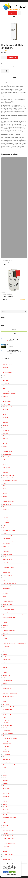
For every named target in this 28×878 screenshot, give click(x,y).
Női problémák (6, 704)
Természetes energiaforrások (15, 345)
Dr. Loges (5, 496)
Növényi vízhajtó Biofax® (8, 706)
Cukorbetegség (6, 467)
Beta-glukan (5, 433)
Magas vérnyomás (7, 659)
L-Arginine (5, 638)
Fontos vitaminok (6, 538)
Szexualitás (5, 825)
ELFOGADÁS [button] (12, 872)
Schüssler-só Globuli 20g (8, 799)
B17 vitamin (5, 420)
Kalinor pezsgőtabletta (8, 601)
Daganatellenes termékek (8, 477)
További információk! (11, 874)
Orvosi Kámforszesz (7, 727)
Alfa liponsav (6, 377)
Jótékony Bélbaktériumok (8, 591)
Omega (4, 717)
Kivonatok (5, 622)
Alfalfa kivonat (6, 380)
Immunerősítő (6, 570)
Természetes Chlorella (8, 841)
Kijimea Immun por (7, 620)
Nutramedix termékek (7, 709)
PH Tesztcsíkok (6, 754)
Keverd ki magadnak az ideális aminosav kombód (13, 614)
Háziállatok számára (7, 559)
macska (4, 656)
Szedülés (5, 820)
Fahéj (4, 525)
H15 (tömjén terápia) (7, 554)
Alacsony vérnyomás (14, 63)
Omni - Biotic (5, 722)
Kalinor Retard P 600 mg (8, 604)
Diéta (4, 485)
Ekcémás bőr (6, 509)
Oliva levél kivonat (7, 714)
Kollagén (5, 627)
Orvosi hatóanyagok (7, 725)
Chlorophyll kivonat (7, 454)
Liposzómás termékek (8, 649)
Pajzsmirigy (5, 741)
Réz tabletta (5, 783)
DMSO (4, 491)
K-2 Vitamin (5, 593)
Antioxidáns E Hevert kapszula (9, 393)
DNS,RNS (5, 493)
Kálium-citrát (6, 606)
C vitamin (5, 446)
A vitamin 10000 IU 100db (8, 362)
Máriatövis (5, 670)
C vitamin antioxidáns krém (9, 448)
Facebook (10, 66)
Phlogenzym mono (7, 762)
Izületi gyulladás (6, 588)
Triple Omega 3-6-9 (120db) (9, 849)
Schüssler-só (6, 796)
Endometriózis (6, 517)
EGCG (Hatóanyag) (7, 504)
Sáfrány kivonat (6, 788)
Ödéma (4, 712)
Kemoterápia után (7, 612)
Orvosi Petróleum (7, 730)
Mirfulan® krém (6, 675)
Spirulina (5, 804)
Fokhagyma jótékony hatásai (14, 339)
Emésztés (5, 514)
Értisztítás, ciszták (7, 520)
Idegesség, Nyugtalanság (8, 562)
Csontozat (5, 464)
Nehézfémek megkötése (8, 696)
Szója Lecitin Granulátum (8, 830)
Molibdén (5, 677)
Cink (4, 459)
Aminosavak (5, 385)
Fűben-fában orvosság (8, 541)
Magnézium (5, 664)
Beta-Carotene (6, 430)
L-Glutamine (5, 641)
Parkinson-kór (6, 751)
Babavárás (5, 425)
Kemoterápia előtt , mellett (8, 609)
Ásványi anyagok (6, 404)
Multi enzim (5, 683)
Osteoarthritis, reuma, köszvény (10, 738)
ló (3, 651)
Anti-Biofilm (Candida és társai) (9, 391)
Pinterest (13, 66)
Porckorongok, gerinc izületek (9, 764)
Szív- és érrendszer (7, 827)
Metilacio (5, 672)
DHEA (4, 483)
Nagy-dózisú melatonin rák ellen (10, 693)
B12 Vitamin (5, 414)
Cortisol (4, 462)
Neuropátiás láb (6, 699)
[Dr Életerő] (14, 6)
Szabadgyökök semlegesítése (9, 817)
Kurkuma (5, 635)
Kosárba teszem (13, 57)
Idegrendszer (6, 564)
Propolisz (5, 767)
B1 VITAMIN (5, 412)
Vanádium (5, 851)
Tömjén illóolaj (6, 846)
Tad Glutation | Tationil (8, 833)
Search (19, 13)
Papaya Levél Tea (7, 749)
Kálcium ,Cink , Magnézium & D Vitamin (11, 599)
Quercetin (5, 775)
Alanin (4, 375)
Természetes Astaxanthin (8, 838)
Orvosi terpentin (6, 735)
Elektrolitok (5, 512)
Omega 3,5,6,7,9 (6, 720)
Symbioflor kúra (6, 814)
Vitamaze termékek (7, 859)
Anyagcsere (5, 396)
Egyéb (4, 506)
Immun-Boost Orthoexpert (8, 567)
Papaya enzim (6, 746)
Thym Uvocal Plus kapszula (9, 843)
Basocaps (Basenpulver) (8, 427)
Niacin (4, 701)
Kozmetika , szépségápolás (9, 630)
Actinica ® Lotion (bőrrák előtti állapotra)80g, (12, 370)
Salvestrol (5, 791)
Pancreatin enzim (7, 743)
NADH (4, 691)
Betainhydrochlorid (7, 435)
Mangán (5, 667)
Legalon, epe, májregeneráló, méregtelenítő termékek (14, 643)
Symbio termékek (7, 812)
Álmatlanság (6, 383)
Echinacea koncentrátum (8, 501)
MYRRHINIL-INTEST (7, 688)
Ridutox (4, 785)
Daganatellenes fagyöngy (8, 475)
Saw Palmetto (6, 793)
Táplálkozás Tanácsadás (8, 835)
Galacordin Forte (6, 543)
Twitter (12, 66)
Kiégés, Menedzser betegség (9, 617)
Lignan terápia (6, 646)
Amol (4, 388)
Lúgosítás (5, 654)
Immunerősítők (6, 572)
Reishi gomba (6, 777)
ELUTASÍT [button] (6, 872)
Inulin (4, 580)
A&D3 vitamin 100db (7, 364)
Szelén (4, 822)
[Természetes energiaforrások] (3, 345)
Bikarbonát (5, 438)
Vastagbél (5, 856)
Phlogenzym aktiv (7, 759)
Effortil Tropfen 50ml (8, 296)
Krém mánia (5, 633)
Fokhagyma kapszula (7, 535)
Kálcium (4, 596)
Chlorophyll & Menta (7, 451)
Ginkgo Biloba (6, 546)
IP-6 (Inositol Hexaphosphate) (9, 583)
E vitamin (5, 498)
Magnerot (5, 662)
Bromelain (5, 443)
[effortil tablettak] (14, 31)
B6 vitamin (5, 422)
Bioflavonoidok (6, 441)
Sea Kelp (5, 801)
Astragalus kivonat (7, 401)
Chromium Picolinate (7, 456)
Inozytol (4, 577)
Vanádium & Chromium (8, 854)
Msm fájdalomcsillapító (8, 680)
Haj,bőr (4, 556)
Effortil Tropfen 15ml (8, 262)
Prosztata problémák (7, 770)
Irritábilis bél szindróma (8, 585)
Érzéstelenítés (6, 522)
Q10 (4, 772)
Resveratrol (5, 780)
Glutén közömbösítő (7, 549)
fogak (4, 533)
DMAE (4, 488)
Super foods (5, 809)
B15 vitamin (5, 417)
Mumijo (4, 685)
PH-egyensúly (6, 756)
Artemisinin (5, 398)
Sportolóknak (6, 806)
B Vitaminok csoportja (7, 406)
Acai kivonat (5, 367)
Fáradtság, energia (7, 527)
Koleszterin (5, 625)
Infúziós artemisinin (7, 575)
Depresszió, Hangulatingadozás (10, 480)
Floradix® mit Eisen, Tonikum (9, 530)
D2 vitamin (5, 470)
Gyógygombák (6, 551)
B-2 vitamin (5, 409)
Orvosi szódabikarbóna (8, 733)
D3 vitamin (5, 472)
